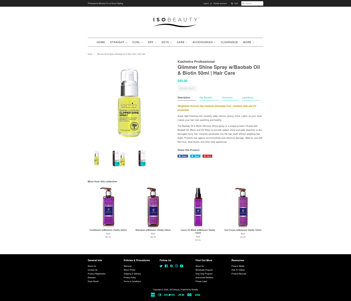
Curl (136, 42)
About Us (92, 265)
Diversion (92, 277)
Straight (117, 42)
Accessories (203, 42)
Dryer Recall (93, 281)
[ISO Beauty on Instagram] (176, 266)
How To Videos (238, 269)
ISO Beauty (174, 289)
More (247, 42)
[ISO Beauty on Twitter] (161, 266)
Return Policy (129, 269)
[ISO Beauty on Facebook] (166, 266)
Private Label (201, 281)
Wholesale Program (204, 269)
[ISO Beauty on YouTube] (181, 266)
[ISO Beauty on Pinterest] (171, 266)
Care (181, 42)
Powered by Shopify (189, 289)
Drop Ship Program (204, 273)
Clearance (229, 42)
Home (101, 42)
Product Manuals (238, 273)
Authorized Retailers (204, 277)
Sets (166, 42)
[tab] (187, 98)
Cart (236, 3)
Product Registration (97, 273)
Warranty (128, 265)
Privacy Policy (130, 277)
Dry (151, 42)
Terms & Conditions (132, 281)
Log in (206, 3)
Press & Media (237, 265)
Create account (220, 3)
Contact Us (92, 269)
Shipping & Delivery (132, 273)
